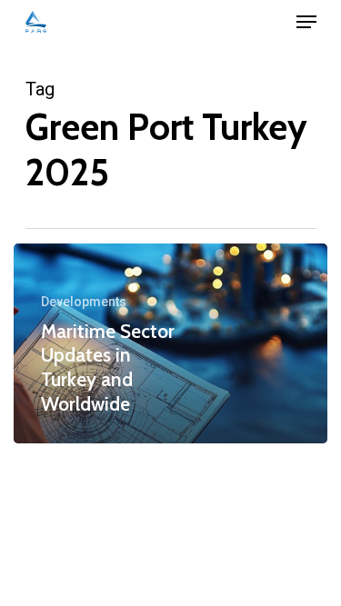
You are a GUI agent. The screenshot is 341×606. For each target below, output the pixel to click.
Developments (83, 301)
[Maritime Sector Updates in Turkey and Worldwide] (170, 343)
